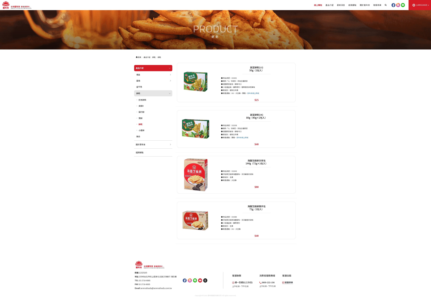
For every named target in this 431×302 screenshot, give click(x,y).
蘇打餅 (141, 112)
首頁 (139, 57)
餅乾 (138, 93)
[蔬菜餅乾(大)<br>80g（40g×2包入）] (195, 129)
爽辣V (141, 105)
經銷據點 (352, 5)
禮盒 (138, 74)
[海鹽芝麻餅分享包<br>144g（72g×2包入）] (195, 174)
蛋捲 (138, 80)
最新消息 (341, 5)
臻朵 (138, 136)
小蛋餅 (141, 130)
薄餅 (140, 118)
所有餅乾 (142, 99)
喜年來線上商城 (253, 93)
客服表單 (377, 5)
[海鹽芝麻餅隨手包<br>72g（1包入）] (195, 220)
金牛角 (139, 86)
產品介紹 (329, 5)
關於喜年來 (365, 5)
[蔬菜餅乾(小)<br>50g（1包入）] (195, 81)
